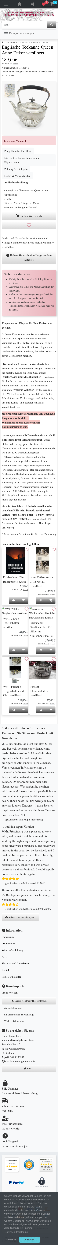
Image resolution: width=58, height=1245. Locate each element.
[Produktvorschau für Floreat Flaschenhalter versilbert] (35, 662)
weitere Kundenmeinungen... (22, 916)
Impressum (8, 936)
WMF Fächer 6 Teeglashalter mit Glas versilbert (13, 691)
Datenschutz (8, 943)
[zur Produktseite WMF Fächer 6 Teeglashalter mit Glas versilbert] (15, 670)
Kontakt (6, 970)
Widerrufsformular (14, 1021)
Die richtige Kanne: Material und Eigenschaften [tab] (22, 160)
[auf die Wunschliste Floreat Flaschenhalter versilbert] (53, 659)
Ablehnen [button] (11, 1239)
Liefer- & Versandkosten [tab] (17, 175)
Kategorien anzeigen (21, 33)
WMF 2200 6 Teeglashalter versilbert (11, 623)
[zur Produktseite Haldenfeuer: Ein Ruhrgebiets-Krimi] (15, 560)
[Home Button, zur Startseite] (19, 4)
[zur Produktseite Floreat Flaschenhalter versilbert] (42, 670)
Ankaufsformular (13, 1008)
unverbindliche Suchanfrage (19, 1014)
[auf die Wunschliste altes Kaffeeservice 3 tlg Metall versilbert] (53, 549)
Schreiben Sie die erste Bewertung (37, 534)
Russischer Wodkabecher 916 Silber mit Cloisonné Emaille (41, 629)
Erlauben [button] (29, 1239)
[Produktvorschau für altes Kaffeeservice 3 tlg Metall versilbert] (35, 552)
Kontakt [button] (30, 1068)
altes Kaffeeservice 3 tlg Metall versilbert (41, 581)
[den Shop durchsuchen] (51, 24)
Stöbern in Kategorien (12, 42)
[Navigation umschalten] (6, 4)
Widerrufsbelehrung (12, 950)
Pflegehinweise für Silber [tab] (17, 151)
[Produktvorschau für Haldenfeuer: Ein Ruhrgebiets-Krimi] (7, 552)
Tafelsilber (25, 42)
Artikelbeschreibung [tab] (16, 182)
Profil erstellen (10, 992)
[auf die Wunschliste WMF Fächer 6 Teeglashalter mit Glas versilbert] (26, 659)
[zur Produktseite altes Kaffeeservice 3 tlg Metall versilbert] (42, 560)
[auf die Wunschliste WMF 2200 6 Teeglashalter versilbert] (26, 609)
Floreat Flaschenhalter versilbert (39, 691)
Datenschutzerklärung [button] (16, 1232)
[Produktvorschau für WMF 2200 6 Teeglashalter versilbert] (7, 612)
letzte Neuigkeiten (11, 976)
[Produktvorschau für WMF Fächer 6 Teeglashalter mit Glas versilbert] (7, 662)
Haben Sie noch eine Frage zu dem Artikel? (30, 257)
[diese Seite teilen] (32, 4)
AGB (4, 957)
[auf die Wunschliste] (29, 225)
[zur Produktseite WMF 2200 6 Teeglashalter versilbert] (15, 611)
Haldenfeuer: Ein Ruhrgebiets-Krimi (14, 579)
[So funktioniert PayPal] (16, 1182)
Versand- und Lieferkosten (16, 963)
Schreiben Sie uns (12, 1146)
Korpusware (34, 42)
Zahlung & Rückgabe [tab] (16, 169)
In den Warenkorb (31, 216)
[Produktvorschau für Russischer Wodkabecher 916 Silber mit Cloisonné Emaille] (35, 612)
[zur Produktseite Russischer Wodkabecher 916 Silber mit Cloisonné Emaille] (42, 613)
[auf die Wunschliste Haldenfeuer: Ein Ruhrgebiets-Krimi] (26, 549)
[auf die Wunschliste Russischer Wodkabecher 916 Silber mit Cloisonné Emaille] (53, 609)
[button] (48, 4)
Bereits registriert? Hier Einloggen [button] (30, 1000)
